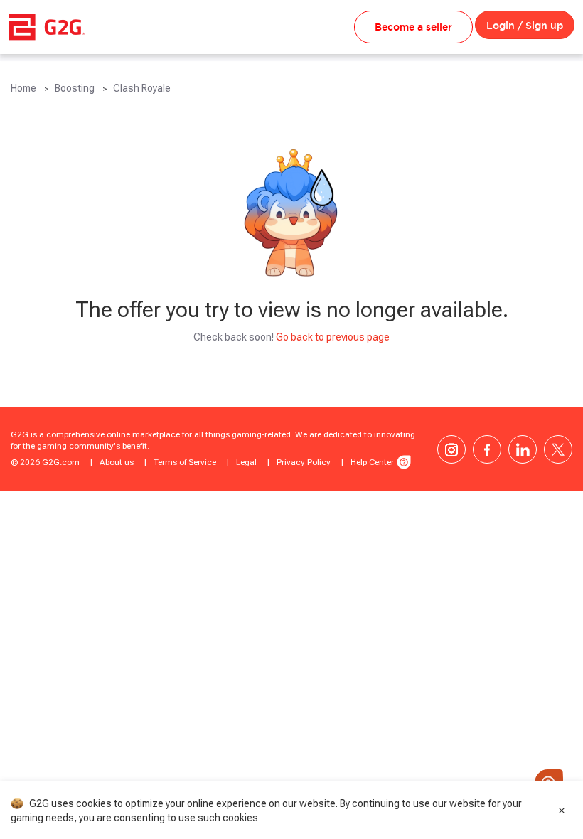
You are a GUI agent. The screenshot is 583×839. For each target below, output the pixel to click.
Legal (246, 462)
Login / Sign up (524, 25)
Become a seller (413, 27)
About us (117, 462)
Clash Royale (142, 88)
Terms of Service (185, 462)
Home (23, 88)
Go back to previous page (333, 337)
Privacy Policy (304, 462)
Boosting (75, 88)
